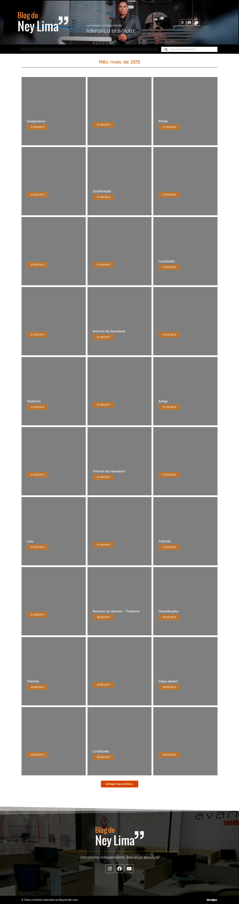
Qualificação (102, 191)
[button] (119, 784)
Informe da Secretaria (109, 331)
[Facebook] (189, 22)
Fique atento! (168, 681)
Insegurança (36, 121)
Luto (30, 541)
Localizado (167, 261)
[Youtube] (197, 22)
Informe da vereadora (109, 471)
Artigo (163, 401)
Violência (34, 401)
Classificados (169, 611)
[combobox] (189, 49)
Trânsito (165, 541)
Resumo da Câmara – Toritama (116, 611)
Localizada (101, 751)
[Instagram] (182, 22)
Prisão (163, 121)
